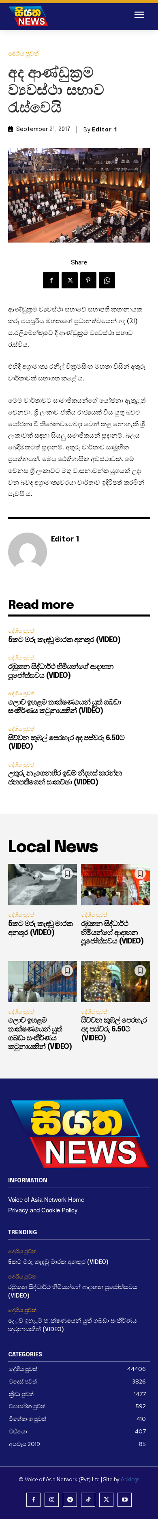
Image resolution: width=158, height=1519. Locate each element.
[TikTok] (88, 1500)
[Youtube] (124, 1500)
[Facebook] (51, 280)
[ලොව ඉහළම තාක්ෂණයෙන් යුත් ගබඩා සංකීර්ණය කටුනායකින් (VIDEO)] (42, 981)
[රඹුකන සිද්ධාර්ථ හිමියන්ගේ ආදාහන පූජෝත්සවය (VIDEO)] (115, 884)
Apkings (130, 1479)
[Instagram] (52, 1500)
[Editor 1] (27, 552)
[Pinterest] (88, 280)
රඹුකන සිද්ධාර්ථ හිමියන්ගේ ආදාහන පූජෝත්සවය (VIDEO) (112, 932)
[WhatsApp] (107, 280)
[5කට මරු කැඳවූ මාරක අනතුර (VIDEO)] (42, 884)
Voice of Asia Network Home (46, 1199)
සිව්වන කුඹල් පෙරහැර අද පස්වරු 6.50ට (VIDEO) (114, 1029)
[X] (70, 280)
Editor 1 (104, 129)
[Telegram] (70, 1500)
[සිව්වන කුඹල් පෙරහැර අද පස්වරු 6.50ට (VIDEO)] (115, 981)
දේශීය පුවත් (23, 54)
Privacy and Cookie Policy (43, 1209)
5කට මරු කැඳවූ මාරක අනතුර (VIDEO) (64, 640)
